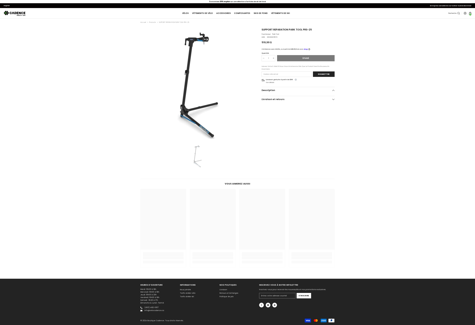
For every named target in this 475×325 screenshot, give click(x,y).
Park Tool (275, 34)
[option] (197, 85)
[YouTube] (274, 305)
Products (152, 22)
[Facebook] (261, 305)
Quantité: (265, 53)
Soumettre (324, 74)
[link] (163, 258)
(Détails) (252, 1)
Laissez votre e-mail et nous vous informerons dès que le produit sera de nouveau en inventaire (295, 67)
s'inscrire (304, 295)
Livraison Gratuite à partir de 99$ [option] (237, 1)
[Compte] (465, 13)
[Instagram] (268, 305)
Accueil (143, 22)
